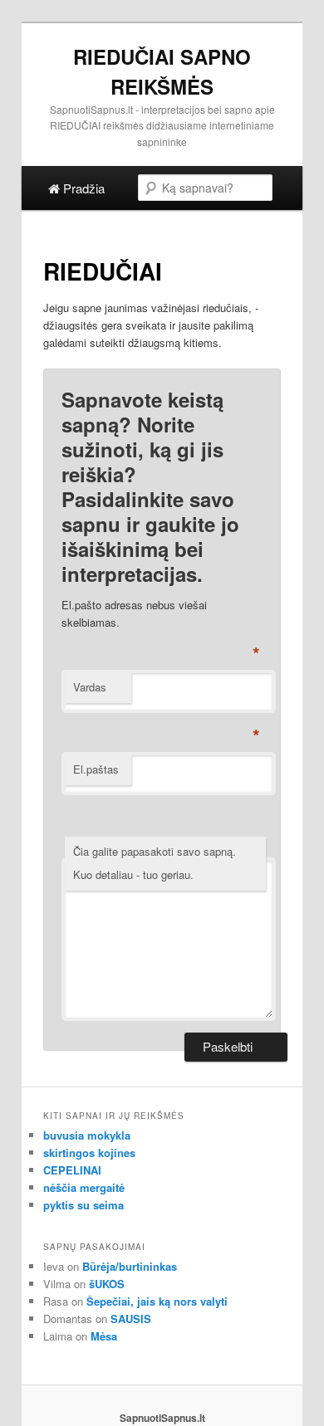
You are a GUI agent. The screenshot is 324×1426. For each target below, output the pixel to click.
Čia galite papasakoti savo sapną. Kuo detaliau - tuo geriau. (154, 863)
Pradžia (82, 188)
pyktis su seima (83, 1205)
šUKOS (107, 1284)
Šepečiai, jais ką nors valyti (157, 1301)
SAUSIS (130, 1318)
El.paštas (96, 769)
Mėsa (104, 1336)
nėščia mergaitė (84, 1187)
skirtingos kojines (89, 1152)
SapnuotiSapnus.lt (162, 1417)
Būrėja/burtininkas (129, 1266)
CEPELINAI (72, 1170)
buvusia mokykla (86, 1135)
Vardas (89, 687)
